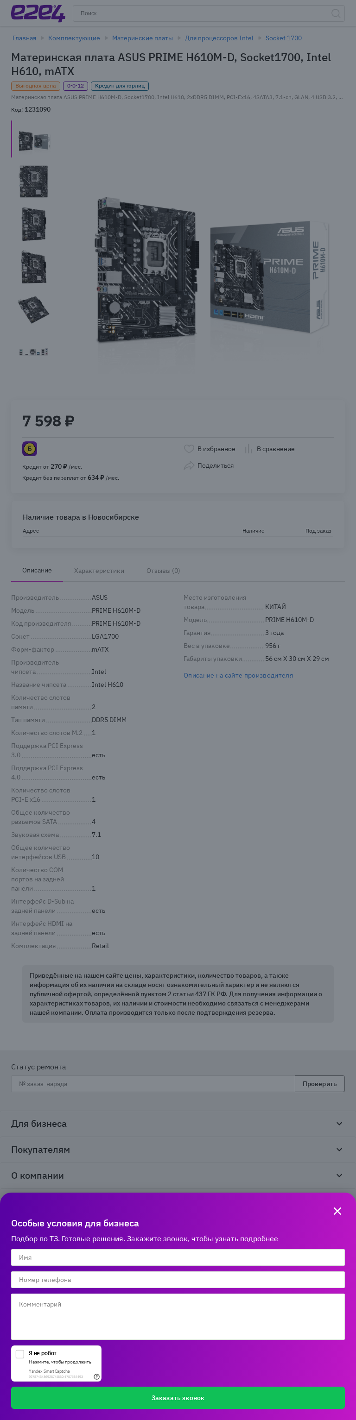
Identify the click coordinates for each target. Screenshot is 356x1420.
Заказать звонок (178, 1398)
